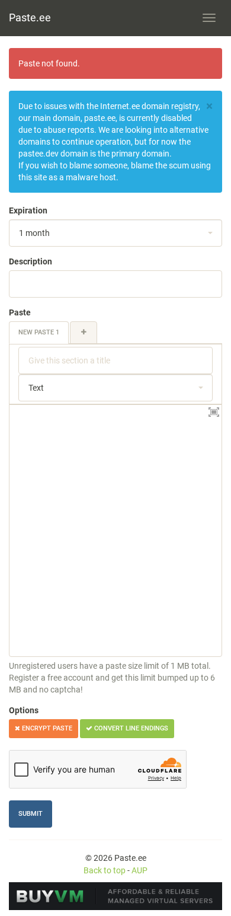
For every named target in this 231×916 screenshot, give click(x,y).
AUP (139, 870)
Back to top (105, 870)
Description (30, 261)
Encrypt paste (46, 728)
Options (23, 710)
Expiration (28, 210)
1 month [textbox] (34, 233)
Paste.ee (30, 17)
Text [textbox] (36, 387)
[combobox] (115, 233)
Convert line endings (130, 728)
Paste (20, 312)
